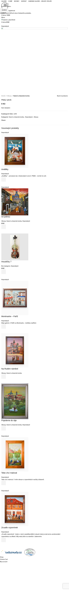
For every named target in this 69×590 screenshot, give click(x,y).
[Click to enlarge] (3, 553)
